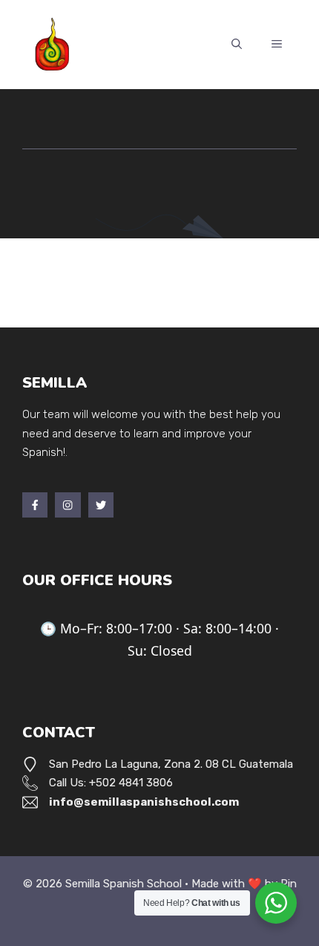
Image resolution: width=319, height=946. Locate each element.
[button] (237, 44)
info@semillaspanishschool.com (144, 802)
